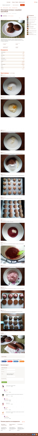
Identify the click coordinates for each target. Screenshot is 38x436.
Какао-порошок (3, 58)
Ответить (12, 386)
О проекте (16, 434)
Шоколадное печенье (14, 7)
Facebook (4, 361)
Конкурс (13, 2)
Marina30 (3, 396)
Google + (10, 361)
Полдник (17, 47)
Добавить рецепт (22, 2)
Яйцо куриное (2, 55)
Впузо (1, 7)
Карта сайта (20, 434)
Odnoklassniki (22, 361)
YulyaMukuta (6, 407)
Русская (17, 44)
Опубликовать (4, 382)
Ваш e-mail (3, 371)
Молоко (2, 53)
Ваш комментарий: (4, 378)
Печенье (10, 7)
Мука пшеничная (3, 64)
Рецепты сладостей (5, 7)
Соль (1, 62)
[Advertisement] (13, 123)
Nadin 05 (3, 405)
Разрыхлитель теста (3, 59)
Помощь (26, 434)
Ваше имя (3, 369)
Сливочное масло (5, 47)
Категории (8, 2)
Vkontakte (16, 361)
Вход (36, 2)
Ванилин (2, 61)
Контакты (23, 434)
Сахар (2, 56)
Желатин (2, 67)
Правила (16, 2)
